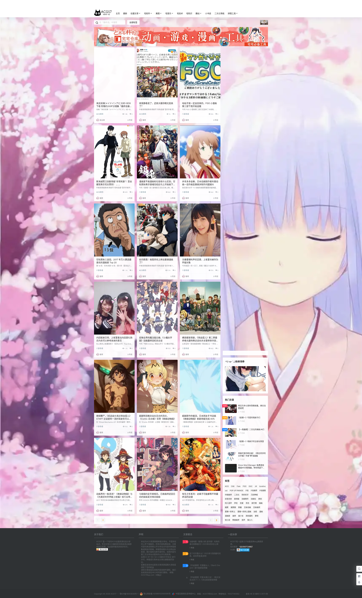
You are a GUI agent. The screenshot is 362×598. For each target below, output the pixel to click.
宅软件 (147, 13)
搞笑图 (233, 507)
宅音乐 (168, 13)
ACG (227, 486)
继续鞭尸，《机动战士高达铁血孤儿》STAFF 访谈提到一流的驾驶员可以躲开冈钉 (113, 418)
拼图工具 (232, 13)
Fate (238, 486)
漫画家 (227, 516)
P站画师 (254, 490)
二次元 (236, 495)
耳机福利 (249, 516)
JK (256, 486)
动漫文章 (134, 13)
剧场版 (236, 499)
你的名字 (245, 495)
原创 (260, 499)
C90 (232, 486)
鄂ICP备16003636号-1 (129, 594)
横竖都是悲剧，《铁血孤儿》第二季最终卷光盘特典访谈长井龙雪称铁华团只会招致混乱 (200, 340)
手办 (247, 503)
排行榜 (254, 503)
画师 (234, 516)
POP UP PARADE (236, 490)
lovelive (262, 486)
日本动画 (247, 507)
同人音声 (228, 503)
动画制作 (245, 499)
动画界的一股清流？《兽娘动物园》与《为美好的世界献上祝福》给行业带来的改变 (114, 497)
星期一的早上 (230, 512)
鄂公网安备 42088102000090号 (157, 593)
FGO (244, 486)
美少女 (240, 516)
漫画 (261, 512)
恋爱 (241, 503)
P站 (247, 490)
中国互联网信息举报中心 (185, 593)
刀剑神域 (254, 495)
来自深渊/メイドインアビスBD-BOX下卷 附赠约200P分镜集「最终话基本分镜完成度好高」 (114, 106)
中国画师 (228, 495)
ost (226, 490)
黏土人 (250, 520)
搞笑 (226, 507)
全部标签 (133, 22)
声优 (236, 503)
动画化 (253, 499)
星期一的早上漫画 (244, 512)
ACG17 (113, 594)
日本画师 (256, 507)
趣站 (198, 13)
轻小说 (227, 520)
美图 (158, 13)
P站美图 (262, 490)
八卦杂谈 (185, 114)
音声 (243, 520)
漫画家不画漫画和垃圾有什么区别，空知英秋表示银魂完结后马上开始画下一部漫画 (157, 184)
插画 (260, 503)
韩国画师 (235, 520)
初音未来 (228, 499)
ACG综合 (99, 114)
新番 (240, 507)
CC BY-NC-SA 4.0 (152, 557)
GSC (250, 486)
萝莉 (256, 516)
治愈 (255, 512)
